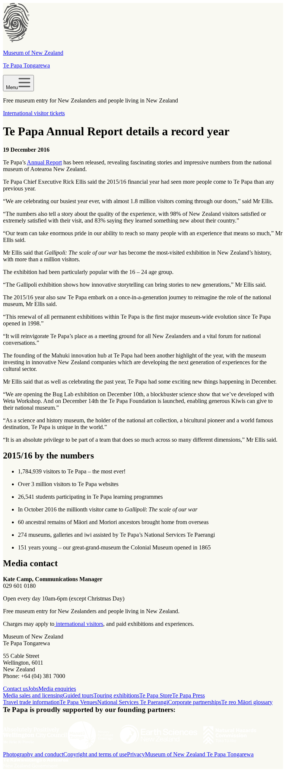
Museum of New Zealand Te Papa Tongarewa (199, 754)
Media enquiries (57, 689)
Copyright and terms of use (95, 754)
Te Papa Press (188, 695)
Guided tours (78, 695)
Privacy (136, 754)
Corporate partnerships (194, 702)
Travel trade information (31, 702)
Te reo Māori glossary (247, 702)
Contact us (15, 689)
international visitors (78, 624)
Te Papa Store (155, 695)
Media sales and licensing (33, 695)
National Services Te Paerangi (132, 702)
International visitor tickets (34, 113)
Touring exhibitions (116, 695)
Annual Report (44, 162)
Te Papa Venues (78, 702)
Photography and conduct (33, 754)
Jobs (33, 689)
